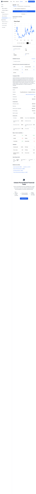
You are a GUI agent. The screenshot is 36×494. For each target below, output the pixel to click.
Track (11, 1)
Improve (17, 1)
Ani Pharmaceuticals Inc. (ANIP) (18, 170)
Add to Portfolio (24, 11)
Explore (21, 1)
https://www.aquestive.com (30, 94)
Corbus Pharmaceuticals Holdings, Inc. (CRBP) (20, 172)
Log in (26, 1)
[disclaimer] (33, 58)
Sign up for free (31, 1)
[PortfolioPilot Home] (24, 180)
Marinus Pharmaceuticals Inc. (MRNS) (19, 168)
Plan (14, 1)
